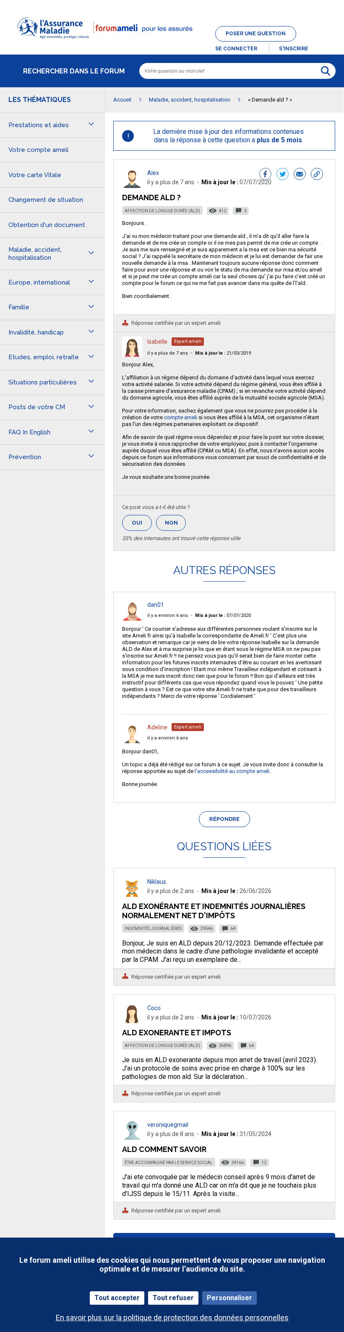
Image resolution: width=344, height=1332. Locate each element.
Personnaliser (229, 1298)
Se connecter (236, 49)
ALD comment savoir (164, 1149)
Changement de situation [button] (45, 200)
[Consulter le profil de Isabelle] (132, 354)
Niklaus (156, 881)
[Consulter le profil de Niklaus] (132, 894)
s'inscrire (293, 49)
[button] (172, 43)
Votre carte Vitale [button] (34, 175)
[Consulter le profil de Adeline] (132, 741)
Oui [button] (142, 523)
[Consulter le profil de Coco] (132, 1021)
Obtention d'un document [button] (46, 225)
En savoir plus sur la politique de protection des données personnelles (172, 1317)
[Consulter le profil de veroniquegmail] (132, 1137)
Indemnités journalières (153, 928)
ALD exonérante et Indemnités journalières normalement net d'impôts (213, 911)
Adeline (157, 727)
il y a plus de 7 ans (167, 353)
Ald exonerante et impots (176, 1032)
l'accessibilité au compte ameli (232, 771)
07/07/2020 (223, 615)
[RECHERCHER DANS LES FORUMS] (325, 71)
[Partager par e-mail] (300, 175)
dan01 (155, 604)
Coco (154, 1008)
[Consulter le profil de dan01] (132, 618)
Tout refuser (173, 1298)
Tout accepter (117, 1298)
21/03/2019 (223, 353)
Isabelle (157, 341)
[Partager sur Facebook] (265, 175)
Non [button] (175, 525)
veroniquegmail (167, 1124)
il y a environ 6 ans (167, 615)
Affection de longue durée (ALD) (162, 211)
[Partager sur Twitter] (282, 175)
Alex (153, 173)
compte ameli (180, 417)
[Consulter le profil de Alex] (132, 186)
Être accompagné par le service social (169, 1162)
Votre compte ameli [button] (38, 150)
